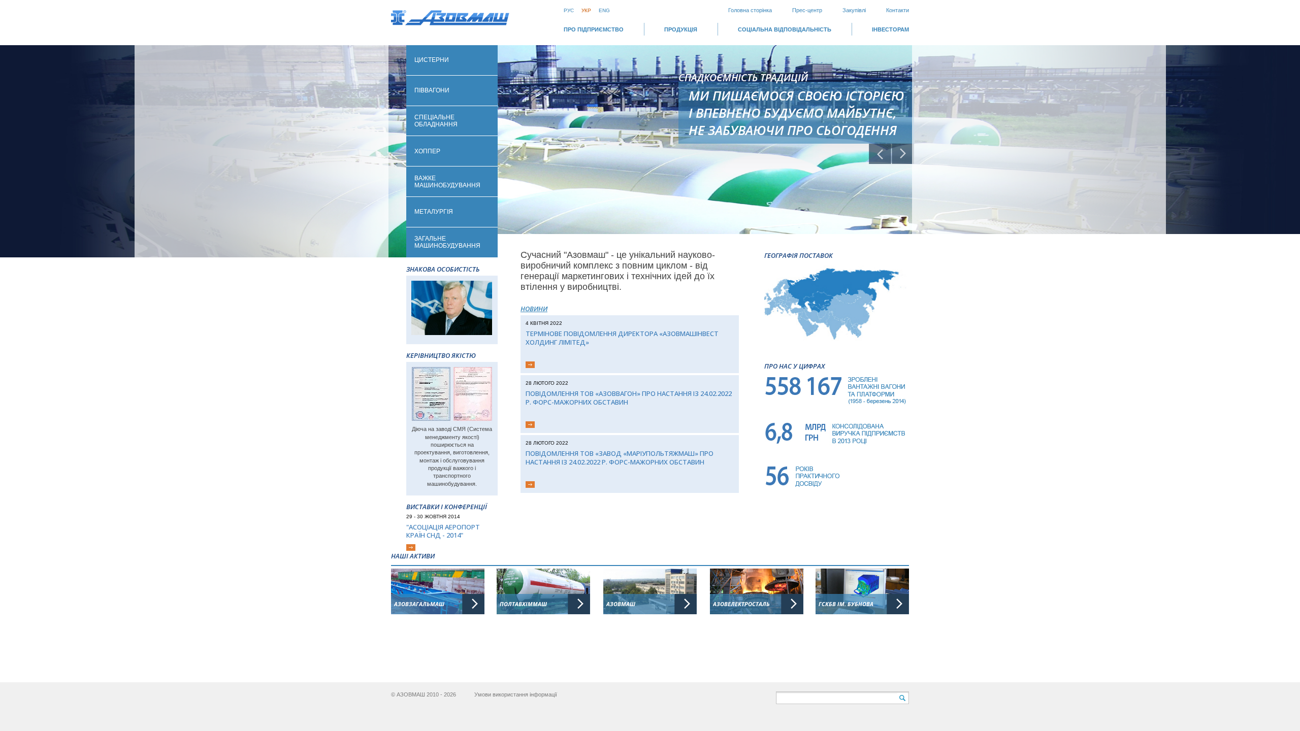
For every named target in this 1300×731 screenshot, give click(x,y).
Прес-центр (807, 10)
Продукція (680, 29)
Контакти (897, 10)
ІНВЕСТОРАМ (890, 29)
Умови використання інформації (515, 694)
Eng (604, 10)
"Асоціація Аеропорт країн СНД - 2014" (443, 531)
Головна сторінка (750, 10)
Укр (586, 10)
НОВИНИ (534, 308)
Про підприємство (594, 29)
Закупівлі (854, 10)
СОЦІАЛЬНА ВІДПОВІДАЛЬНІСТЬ (784, 29)
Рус (569, 10)
